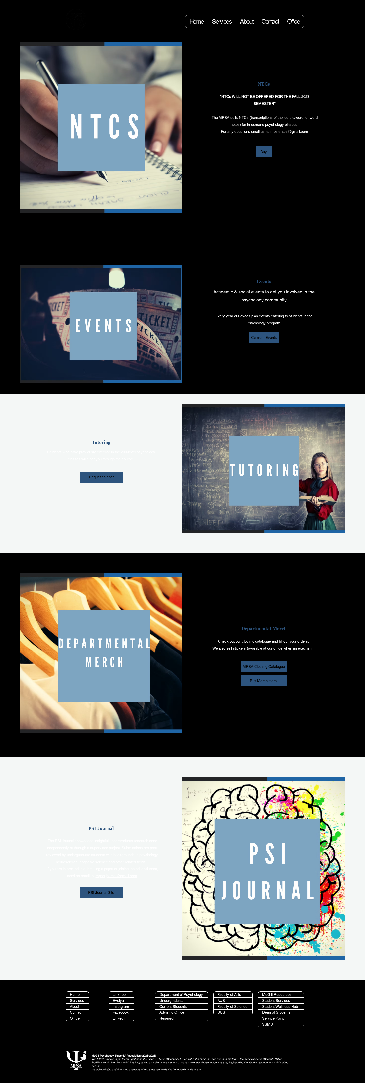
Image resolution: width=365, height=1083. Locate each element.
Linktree (119, 994)
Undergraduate (171, 1000)
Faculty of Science (232, 1006)
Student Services (276, 1000)
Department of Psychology (181, 994)
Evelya (118, 1000)
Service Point (273, 1018)
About (74, 1006)
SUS (221, 1012)
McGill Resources (277, 994)
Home (75, 994)
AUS (221, 1000)
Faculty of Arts (229, 994)
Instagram (121, 1006)
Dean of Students (276, 1012)
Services (77, 1000)
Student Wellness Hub (280, 1006)
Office (75, 1018)
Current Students (173, 1006)
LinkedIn (119, 1018)
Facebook (121, 1012)
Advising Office (171, 1012)
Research (167, 1018)
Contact (76, 1012)
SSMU (267, 1024)
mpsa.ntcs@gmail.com (289, 131)
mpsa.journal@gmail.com (116, 876)
